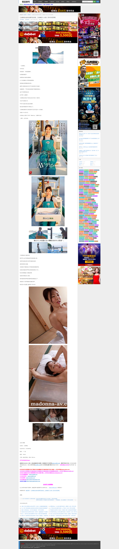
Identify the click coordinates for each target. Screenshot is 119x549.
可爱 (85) (86, 210)
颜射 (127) (86, 192)
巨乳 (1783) (86, 170)
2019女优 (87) (81, 210)
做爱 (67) (94, 223)
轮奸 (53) (92, 236)
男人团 (57, 1)
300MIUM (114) (88, 197)
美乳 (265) (86, 176)
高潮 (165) (96, 186)
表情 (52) (86, 238)
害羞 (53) (96, 236)
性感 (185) (87, 183)
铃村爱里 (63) (81, 228)
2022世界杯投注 (50, 543)
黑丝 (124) (85, 194)
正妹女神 (52, 1)
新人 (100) (81, 204)
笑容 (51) (94, 238)
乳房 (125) (81, 194)
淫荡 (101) (94, 202)
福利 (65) (80, 226)
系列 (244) (86, 178)
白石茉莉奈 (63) (92, 228)
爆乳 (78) (80, 217)
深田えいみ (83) (86, 212)
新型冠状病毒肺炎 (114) (83, 199)
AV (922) (95, 171)
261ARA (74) (81, 220)
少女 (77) (85, 217)
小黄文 (42, 543)
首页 (35, 1)
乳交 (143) (85, 189)
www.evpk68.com (32, 476)
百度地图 (43, 546)
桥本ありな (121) (91, 194)
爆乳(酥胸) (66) (81, 225)
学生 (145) (81, 189)
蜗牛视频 (58, 543)
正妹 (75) (93, 218)
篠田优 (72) (96, 220)
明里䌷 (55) (87, 236)
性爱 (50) (92, 239)
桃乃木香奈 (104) (82, 202)
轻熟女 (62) (81, 231)
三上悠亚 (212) (91, 179)
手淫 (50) (86, 241)
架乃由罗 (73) (91, 220)
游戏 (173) (97, 184)
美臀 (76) (89, 217)
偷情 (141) (94, 189)
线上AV (75, 543)
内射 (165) (91, 186)
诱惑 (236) (81, 179)
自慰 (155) (87, 187)
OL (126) (90, 192)
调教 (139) (81, 191)
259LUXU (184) (92, 183)
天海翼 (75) (85, 218)
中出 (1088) (86, 171)
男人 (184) (81, 184)
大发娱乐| (26, 543)
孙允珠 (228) (86, 179)
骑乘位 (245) (81, 178)
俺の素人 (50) (81, 239)
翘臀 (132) (97, 191)
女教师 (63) (87, 228)
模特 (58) (94, 233)
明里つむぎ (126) (95, 192)
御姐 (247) (95, 176)
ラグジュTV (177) (87, 184)
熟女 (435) (85, 175)
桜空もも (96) (86, 205)
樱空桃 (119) (95, 196)
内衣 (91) (96, 205)
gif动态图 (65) (85, 226)
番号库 (63, 1)
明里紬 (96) (95, 204)
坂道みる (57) (85, 234)
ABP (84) (90, 210)
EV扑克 (88, 543)
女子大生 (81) (81, 215)
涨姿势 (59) (86, 233)
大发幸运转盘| (30, 543)
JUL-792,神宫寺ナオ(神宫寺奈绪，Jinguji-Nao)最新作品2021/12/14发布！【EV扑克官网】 (40, 498)
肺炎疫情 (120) (89, 196)
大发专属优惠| (35, 543)
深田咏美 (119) (81, 197)
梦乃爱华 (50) (81, 241)
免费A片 (72, 543)
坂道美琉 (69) (81, 223)
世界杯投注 (74, 1)
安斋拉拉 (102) (88, 202)
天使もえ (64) (91, 226)
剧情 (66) (96, 225)
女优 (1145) (81, 171)
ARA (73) (86, 220)
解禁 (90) (80, 207)
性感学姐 (54, 543)
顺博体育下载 (96, 543)
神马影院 (30, 545)
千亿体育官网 (42, 545)
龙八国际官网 (47, 545)
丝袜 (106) (93, 200)
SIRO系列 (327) (91, 175)
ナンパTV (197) (82, 183)
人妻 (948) (91, 171)
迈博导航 (27, 545)
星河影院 (38, 543)
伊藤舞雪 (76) (94, 217)
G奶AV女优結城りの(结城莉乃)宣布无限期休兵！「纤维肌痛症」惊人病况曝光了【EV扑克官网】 (54, 499)
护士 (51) (90, 238)
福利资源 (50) (91, 241)
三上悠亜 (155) (81, 187)
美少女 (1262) (96, 170)
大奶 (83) (80, 213)
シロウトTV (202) (94, 181)
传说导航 (34, 545)
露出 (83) (80, 212)
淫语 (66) (87, 225)
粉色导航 (68, 543)
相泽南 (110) (81, 200)
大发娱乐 (85, 543)
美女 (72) (80, 221)
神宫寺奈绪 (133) (91, 191)
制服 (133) (85, 191)
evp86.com (37, 465)
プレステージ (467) (92, 173)
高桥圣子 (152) (92, 187)
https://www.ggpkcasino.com (33, 481)
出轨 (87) (95, 208)
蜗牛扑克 (91, 543)
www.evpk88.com (33, 474)
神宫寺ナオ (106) (87, 200)
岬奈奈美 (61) (86, 231)
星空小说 (78, 543)
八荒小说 (81, 543)
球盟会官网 (38, 545)
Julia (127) (81, 192)
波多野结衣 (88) (86, 208)
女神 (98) (85, 204)
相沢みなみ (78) (94, 215)
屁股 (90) (85, 207)
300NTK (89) (90, 207)
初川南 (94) (92, 205)
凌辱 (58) (80, 234)
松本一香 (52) (81, 238)
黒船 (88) (80, 208)
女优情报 (40, 1)
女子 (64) (96, 226)
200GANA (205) (82, 181)
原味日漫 (61, 543)
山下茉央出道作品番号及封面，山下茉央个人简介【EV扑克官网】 (63, 508)
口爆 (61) (95, 231)
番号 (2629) (81, 170)
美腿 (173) (92, 184)
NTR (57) (90, 234)
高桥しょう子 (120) (82, 196)
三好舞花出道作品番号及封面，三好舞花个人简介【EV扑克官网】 (38, 17)
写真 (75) (89, 218)
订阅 (97, 1)
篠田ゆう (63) (81, 230)
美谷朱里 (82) (85, 213)
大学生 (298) (81, 176)
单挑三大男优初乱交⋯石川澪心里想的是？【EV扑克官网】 (32, 510)
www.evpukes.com (30, 478)
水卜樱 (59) (81, 233)
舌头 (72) (89, 221)
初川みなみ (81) (87, 215)
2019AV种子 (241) (92, 178)
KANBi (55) (95, 234)
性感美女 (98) (90, 204)
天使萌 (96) (81, 205)
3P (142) (89, 189)
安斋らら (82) (91, 213)
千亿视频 (45, 543)
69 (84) (94, 210)
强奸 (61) (91, 231)
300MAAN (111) (91, 199)
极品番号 (26, 1)
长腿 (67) (90, 223)
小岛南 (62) (91, 230)
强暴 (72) (85, 221)
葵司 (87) (91, 208)
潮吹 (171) (81, 186)
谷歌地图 (40, 546)
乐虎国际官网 (52, 545)
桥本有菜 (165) (86, 186)
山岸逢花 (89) (95, 207)
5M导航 (65, 543)
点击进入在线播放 (48, 484)
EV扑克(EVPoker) (26, 460)
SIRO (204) (88, 181)
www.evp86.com (56, 463)
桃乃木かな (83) (92, 212)
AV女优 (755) (86, 173)
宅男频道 (46, 1)
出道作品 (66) (92, 225)
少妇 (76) (80, 218)
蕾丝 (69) (86, 223)
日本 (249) (91, 176)
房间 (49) (96, 241)
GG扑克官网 (23, 545)
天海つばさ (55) (82, 236)
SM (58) (90, 233)
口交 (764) (81, 173)
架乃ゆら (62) (96, 230)
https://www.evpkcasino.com (33, 479)
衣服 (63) (86, 230)
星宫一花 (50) (87, 239)
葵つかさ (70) (94, 221)
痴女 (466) (81, 175)
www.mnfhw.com (53, 487)
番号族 (68, 1)
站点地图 (37, 546)
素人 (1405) (91, 170)
